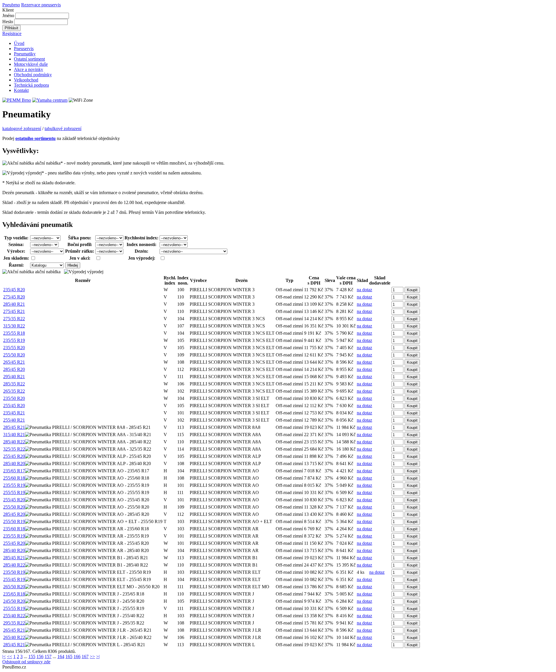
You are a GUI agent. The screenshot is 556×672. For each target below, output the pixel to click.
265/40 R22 (14, 637)
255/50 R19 (14, 521)
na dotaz (364, 289)
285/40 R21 (14, 304)
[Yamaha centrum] (49, 100)
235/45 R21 (14, 412)
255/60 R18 (14, 478)
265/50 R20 (14, 586)
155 (31, 656)
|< (4, 656)
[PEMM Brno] (16, 100)
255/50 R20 (14, 354)
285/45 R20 (14, 369)
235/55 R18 (14, 333)
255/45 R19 (14, 579)
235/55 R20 (14, 347)
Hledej (72, 265)
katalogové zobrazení (21, 128)
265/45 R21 (14, 362)
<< (9, 656)
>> (92, 656)
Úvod (19, 43)
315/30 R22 (14, 325)
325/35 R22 (14, 449)
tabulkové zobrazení (63, 128)
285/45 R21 (14, 427)
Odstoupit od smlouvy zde (26, 661)
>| (98, 656)
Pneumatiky (25, 53)
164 (60, 656)
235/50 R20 (14, 398)
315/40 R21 (14, 434)
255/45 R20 (14, 405)
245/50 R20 (14, 601)
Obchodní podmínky (33, 74)
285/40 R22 (14, 441)
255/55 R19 (14, 492)
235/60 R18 (14, 528)
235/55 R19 (14, 340)
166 (77, 656)
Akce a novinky (28, 69)
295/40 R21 (14, 376)
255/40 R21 (14, 420)
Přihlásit (11, 28)
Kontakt (21, 90)
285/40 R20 (14, 463)
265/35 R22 (14, 391)
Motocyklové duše (31, 64)
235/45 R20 (14, 289)
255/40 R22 (14, 615)
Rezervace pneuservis (41, 4)
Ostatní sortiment (29, 59)
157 (48, 656)
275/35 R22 (14, 318)
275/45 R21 (14, 311)
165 (68, 656)
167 (85, 656)
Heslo (7, 21)
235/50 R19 (14, 572)
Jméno (8, 15)
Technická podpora (31, 85)
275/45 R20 (14, 296)
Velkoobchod (26, 79)
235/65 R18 (14, 593)
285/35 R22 (14, 383)
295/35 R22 (14, 622)
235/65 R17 (14, 470)
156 (39, 656)
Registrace (11, 33)
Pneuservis (24, 48)
